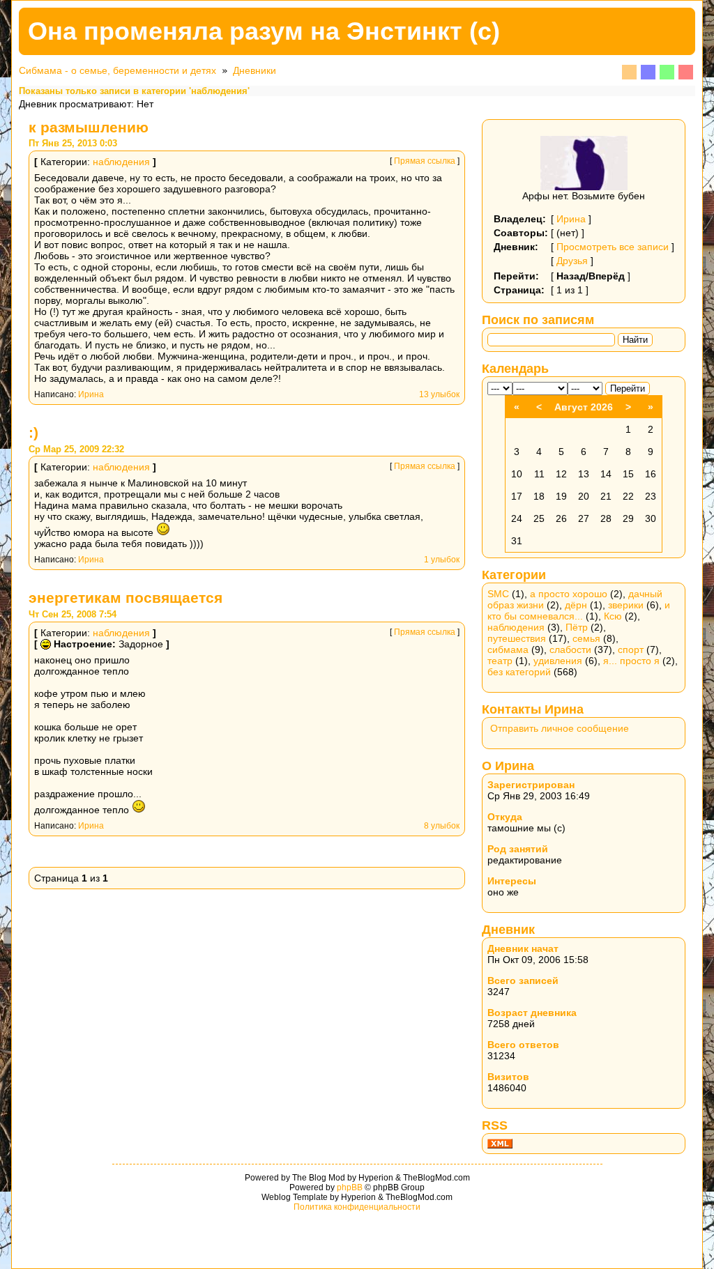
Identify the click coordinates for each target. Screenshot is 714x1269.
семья (586, 638)
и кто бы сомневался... (578, 610)
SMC (498, 593)
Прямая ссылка (424, 161)
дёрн (576, 604)
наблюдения (121, 161)
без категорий (519, 671)
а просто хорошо (568, 593)
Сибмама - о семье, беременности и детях (117, 70)
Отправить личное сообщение (559, 728)
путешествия (516, 638)
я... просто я (631, 660)
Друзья (572, 260)
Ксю (613, 616)
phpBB (350, 1187)
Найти (635, 339)
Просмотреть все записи (612, 246)
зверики (626, 604)
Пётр (576, 627)
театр (499, 660)
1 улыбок (441, 559)
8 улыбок (441, 826)
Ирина (91, 394)
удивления (557, 660)
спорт (631, 649)
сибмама (508, 649)
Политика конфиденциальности (357, 1207)
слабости (570, 649)
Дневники (254, 70)
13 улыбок (439, 394)
